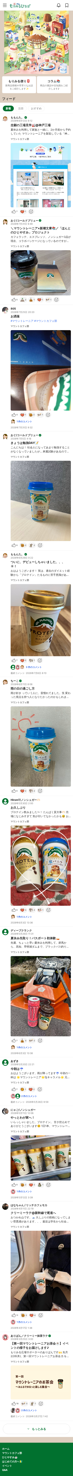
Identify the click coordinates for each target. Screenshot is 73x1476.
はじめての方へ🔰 (12, 1461)
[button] (36, 165)
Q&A (4, 1469)
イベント (7, 1465)
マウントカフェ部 (12, 1452)
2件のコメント (29, 1096)
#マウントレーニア (22, 321)
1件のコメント (24, 421)
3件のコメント (34, 667)
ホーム (6, 1448)
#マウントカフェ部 (45, 321)
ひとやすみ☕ (10, 1457)
